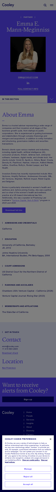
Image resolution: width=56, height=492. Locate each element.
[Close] (51, 439)
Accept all (28, 484)
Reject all (28, 476)
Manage (28, 469)
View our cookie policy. (31, 460)
